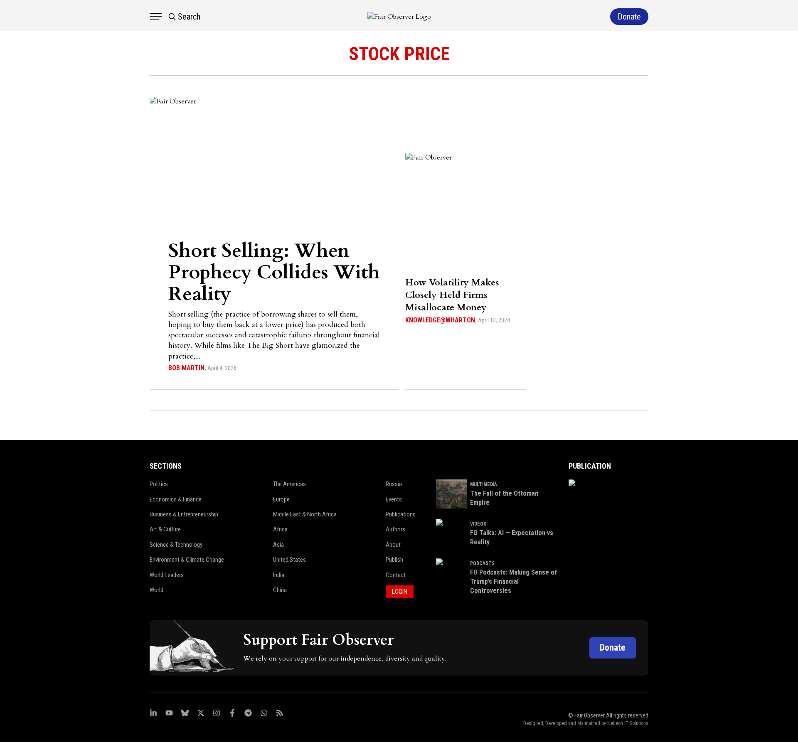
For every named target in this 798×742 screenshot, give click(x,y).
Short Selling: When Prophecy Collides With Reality (274, 272)
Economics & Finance (176, 499)
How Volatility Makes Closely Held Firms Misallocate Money (452, 295)
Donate (613, 647)
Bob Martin (186, 368)
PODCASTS (482, 563)
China (280, 590)
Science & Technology (176, 544)
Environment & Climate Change (187, 559)
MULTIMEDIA (483, 484)
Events (394, 499)
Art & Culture (165, 529)
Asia (278, 544)
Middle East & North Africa (305, 514)
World (156, 590)
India (278, 575)
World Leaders (167, 575)
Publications (401, 514)
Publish (394, 559)
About (393, 544)
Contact (396, 575)
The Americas (289, 484)
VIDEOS (478, 524)
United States (289, 559)
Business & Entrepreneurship (184, 514)
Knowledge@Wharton (440, 320)
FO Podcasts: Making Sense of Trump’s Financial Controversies (513, 581)
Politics (159, 484)
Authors (395, 529)
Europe (281, 499)
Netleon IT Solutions (627, 723)
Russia (394, 484)
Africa (280, 529)
